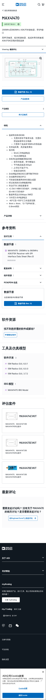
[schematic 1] (23, 68)
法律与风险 (6, 639)
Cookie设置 (23, 688)
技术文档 (9, 236)
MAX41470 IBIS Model (18, 390)
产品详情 (8, 216)
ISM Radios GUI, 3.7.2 (18, 373)
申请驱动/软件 (10, 335)
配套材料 (9, 268)
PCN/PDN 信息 (10, 282)
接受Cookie (23, 695)
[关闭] (43, 672)
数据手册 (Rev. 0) (25, 92)
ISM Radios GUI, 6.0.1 (18, 363)
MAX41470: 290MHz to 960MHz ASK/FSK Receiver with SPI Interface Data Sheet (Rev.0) (23, 253)
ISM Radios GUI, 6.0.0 (18, 368)
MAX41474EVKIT (28, 416)
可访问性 (5, 649)
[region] (23, 684)
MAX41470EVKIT (28, 467)
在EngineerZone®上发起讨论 (21, 518)
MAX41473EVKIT (28, 442)
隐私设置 (5, 659)
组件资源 (9, 275)
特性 (6, 125)
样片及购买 (23, 115)
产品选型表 (25, 99)
